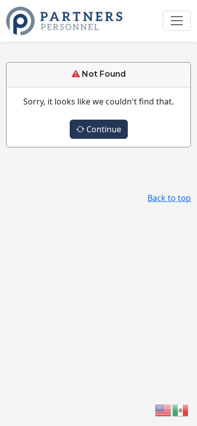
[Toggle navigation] (177, 21)
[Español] (180, 409)
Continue (102, 129)
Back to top (169, 197)
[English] (163, 409)
